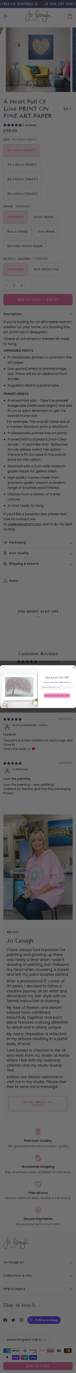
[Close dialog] (74, 667)
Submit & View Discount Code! (57, 695)
